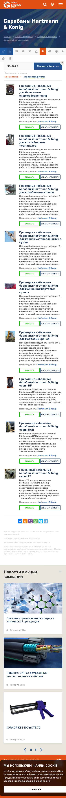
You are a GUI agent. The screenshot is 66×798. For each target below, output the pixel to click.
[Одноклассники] (25, 521)
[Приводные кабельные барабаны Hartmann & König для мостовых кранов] (10, 336)
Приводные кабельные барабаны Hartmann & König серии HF (38, 382)
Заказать (29, 127)
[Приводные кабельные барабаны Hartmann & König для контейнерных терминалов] (10, 139)
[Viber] (30, 521)
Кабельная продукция (36, 51)
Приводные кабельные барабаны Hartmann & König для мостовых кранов (38, 336)
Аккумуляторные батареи (16, 51)
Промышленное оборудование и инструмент (62, 51)
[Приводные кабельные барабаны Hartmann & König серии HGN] (10, 427)
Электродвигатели (3, 58)
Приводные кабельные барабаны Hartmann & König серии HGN (38, 426)
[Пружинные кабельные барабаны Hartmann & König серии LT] (10, 473)
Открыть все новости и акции (60, 572)
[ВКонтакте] (20, 521)
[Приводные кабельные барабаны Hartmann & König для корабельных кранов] (10, 189)
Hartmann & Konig (47, 121)
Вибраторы (23, 51)
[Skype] (40, 521)
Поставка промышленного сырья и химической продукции (30, 620)
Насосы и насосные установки (56, 51)
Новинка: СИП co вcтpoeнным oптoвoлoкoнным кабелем (26, 674)
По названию (11, 77)
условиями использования (18, 781)
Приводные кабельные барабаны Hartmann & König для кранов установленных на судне (40, 237)
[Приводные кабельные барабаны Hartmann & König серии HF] (10, 382)
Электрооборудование (10, 58)
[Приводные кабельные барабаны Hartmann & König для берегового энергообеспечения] (10, 89)
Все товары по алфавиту (3, 51)
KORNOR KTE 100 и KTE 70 (23, 727)
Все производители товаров (10, 51)
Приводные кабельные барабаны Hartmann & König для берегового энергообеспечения (38, 90)
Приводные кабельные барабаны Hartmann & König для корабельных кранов (38, 189)
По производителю (34, 77)
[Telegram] (46, 521)
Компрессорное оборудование (49, 51)
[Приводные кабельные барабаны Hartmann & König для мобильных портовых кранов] (10, 286)
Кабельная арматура (29, 51)
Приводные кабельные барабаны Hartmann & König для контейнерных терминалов (38, 140)
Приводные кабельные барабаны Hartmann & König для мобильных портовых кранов (38, 287)
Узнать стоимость (50, 127)
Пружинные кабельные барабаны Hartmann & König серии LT (38, 473)
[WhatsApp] (35, 521)
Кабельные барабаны (43, 51)
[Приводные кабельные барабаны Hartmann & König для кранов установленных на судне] (10, 236)
